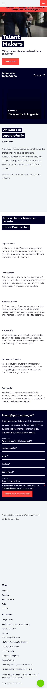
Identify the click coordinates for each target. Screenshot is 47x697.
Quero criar (10, 62)
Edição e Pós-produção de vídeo (14, 642)
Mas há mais (7, 141)
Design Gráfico (7, 620)
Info (43, 3)
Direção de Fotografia (10, 655)
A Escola (5, 590)
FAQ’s (4, 604)
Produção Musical (9, 629)
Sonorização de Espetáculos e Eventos (17, 664)
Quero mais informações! (17, 494)
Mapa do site (18, 678)
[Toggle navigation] (4, 3)
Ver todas (38, 75)
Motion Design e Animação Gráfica (16, 624)
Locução (5, 633)
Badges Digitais (8, 599)
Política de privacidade (11, 675)
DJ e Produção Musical (11, 637)
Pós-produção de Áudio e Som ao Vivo (17, 669)
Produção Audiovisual (10, 646)
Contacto (5, 608)
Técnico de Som (8, 651)
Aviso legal (6, 678)
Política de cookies (30, 675)
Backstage (6, 595)
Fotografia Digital (8, 660)
